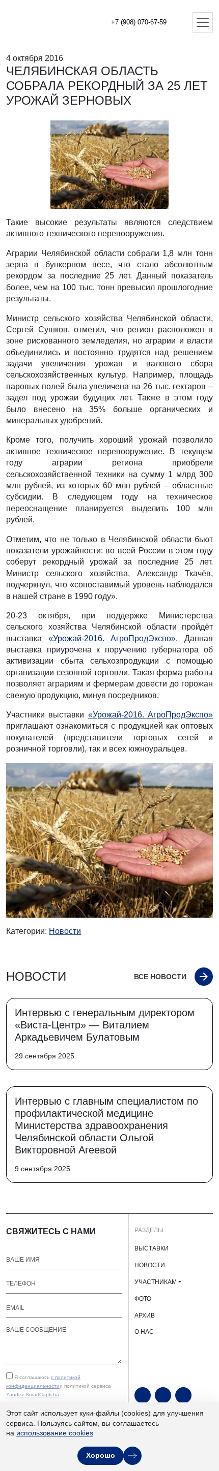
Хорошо (100, 1455)
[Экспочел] (40, 22)
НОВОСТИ (149, 1265)
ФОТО (142, 1298)
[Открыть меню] (203, 22)
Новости (65, 931)
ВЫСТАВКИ (151, 1248)
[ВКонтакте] (183, 1395)
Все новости (160, 977)
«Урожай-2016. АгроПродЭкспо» (112, 638)
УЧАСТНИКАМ (155, 1282)
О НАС (144, 1331)
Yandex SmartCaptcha (32, 1394)
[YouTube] (142, 1395)
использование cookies (54, 1433)
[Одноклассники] (163, 1395)
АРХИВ (144, 1315)
